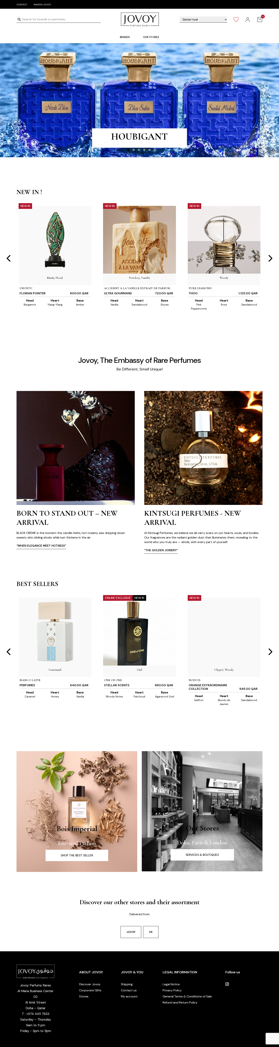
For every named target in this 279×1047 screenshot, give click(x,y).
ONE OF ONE (113, 680)
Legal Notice (171, 984)
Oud (139, 670)
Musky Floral (55, 278)
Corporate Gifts (90, 990)
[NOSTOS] (224, 632)
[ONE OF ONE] (139, 632)
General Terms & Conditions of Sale (187, 996)
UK (151, 932)
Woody (224, 278)
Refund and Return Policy (180, 1002)
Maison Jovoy (42, 4)
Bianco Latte (30, 680)
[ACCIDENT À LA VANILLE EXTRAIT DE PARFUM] (139, 240)
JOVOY (130, 932)
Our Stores (202, 828)
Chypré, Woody (224, 670)
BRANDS (125, 37)
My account (129, 996)
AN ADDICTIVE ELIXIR (139, 140)
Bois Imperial (77, 828)
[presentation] (9, 258)
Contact (22, 4)
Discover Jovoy (89, 984)
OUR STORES (151, 37)
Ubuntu (26, 288)
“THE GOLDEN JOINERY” (33, 550)
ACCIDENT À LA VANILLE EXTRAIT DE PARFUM (137, 288)
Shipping (127, 984)
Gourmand (55, 670)
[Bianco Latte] (55, 632)
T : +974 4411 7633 (35, 1014)
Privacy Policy (172, 990)
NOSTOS (194, 680)
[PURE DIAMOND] (224, 240)
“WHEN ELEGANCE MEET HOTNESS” (169, 546)
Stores (83, 996)
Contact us (129, 990)
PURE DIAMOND (200, 288)
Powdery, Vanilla (139, 278)
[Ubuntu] (55, 240)
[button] (128, 150)
